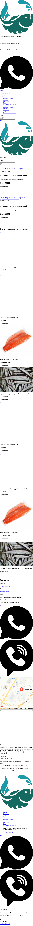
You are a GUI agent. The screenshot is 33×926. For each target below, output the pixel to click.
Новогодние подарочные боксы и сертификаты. (13, 169)
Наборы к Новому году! (11, 168)
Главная (2, 168)
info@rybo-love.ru (4, 95)
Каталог (5, 100)
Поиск (2, 115)
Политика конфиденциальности (9, 772)
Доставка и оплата (8, 98)
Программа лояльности (9, 104)
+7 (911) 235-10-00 (5, 93)
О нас (4, 103)
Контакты (6, 101)
